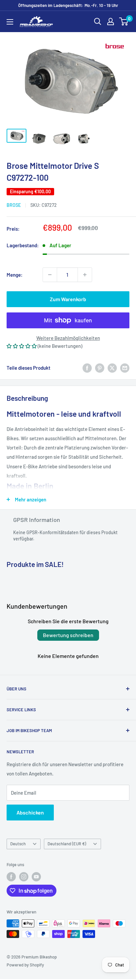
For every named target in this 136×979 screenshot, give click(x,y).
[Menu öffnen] (10, 21)
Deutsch (18, 843)
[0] (124, 21)
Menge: (14, 275)
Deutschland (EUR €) (67, 843)
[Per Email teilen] (124, 368)
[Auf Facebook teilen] (87, 368)
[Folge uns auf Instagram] (23, 876)
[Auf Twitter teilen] (112, 368)
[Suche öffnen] (97, 21)
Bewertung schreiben (68, 635)
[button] (22, 346)
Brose (14, 205)
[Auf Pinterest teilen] (99, 368)
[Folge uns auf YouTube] (36, 876)
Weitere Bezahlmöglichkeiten (68, 338)
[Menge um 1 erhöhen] (85, 275)
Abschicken (30, 812)
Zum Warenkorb (68, 299)
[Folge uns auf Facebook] (11, 876)
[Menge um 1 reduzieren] (50, 275)
